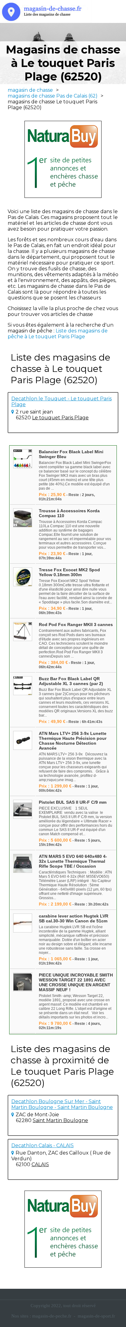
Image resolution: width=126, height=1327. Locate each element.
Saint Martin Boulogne (60, 1120)
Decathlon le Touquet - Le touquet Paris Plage (61, 401)
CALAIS (40, 1164)
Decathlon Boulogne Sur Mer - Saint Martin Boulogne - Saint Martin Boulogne (62, 1104)
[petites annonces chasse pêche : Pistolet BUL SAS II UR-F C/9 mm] (23, 809)
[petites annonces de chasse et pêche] (63, 159)
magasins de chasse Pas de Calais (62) (53, 96)
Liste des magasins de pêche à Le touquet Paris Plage (58, 333)
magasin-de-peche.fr (51, 1316)
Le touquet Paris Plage (60, 418)
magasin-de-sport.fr (96, 1316)
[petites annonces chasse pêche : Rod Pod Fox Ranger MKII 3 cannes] (23, 632)
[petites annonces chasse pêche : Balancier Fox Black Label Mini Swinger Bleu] (23, 459)
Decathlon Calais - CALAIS (42, 1145)
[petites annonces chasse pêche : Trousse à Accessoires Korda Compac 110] (23, 518)
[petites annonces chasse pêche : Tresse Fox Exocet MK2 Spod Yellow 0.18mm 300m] (23, 577)
